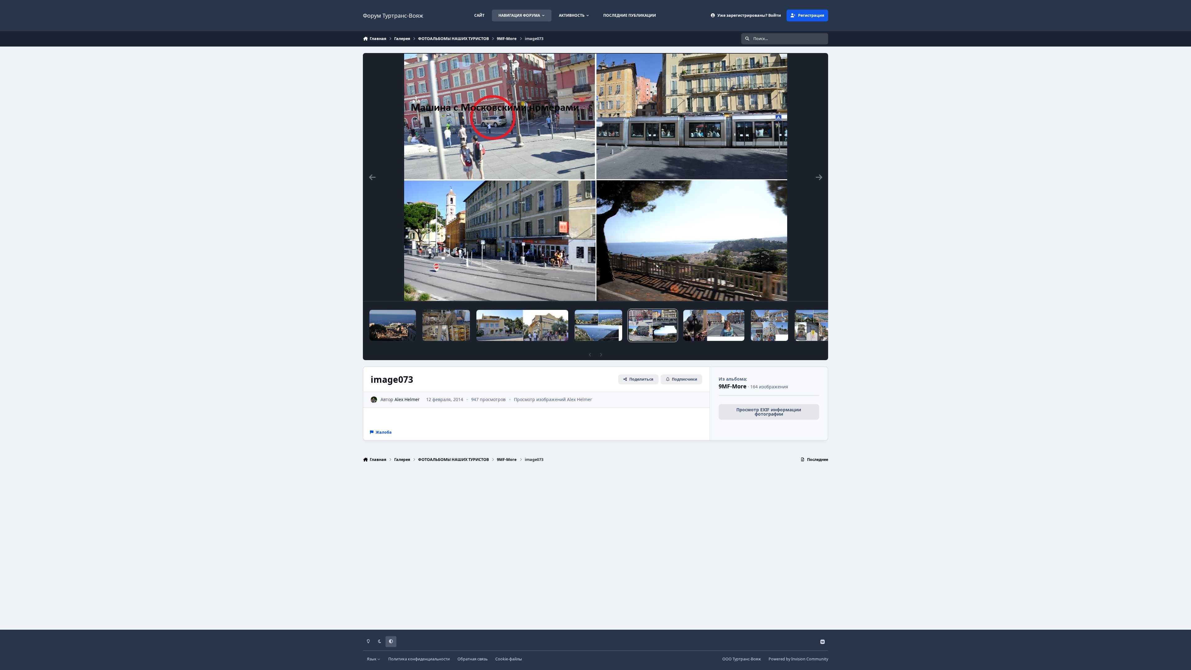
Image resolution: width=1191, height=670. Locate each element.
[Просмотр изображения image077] (392, 325)
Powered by (798, 659)
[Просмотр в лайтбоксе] (595, 177)
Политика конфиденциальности (419, 659)
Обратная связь (472, 659)
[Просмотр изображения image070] (813, 325)
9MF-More (733, 386)
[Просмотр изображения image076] (446, 325)
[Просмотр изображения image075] (522, 325)
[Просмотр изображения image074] (598, 325)
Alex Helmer (407, 399)
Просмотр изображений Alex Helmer (553, 399)
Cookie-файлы (508, 659)
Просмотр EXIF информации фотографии (768, 412)
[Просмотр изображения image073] (653, 325)
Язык (372, 659)
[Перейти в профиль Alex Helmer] (374, 399)
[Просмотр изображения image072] (713, 325)
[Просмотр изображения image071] (769, 325)
